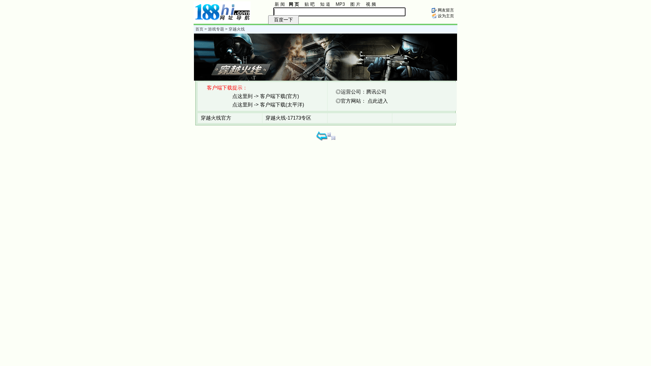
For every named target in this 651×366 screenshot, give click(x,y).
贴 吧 (309, 4)
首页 (199, 29)
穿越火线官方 (216, 118)
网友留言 (445, 10)
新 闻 (280, 4)
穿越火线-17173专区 (288, 118)
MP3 (340, 4)
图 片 (355, 4)
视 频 (371, 4)
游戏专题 (216, 29)
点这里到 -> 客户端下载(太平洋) (268, 104)
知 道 (325, 4)
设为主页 (445, 16)
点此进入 (378, 101)
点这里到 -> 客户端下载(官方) (265, 96)
